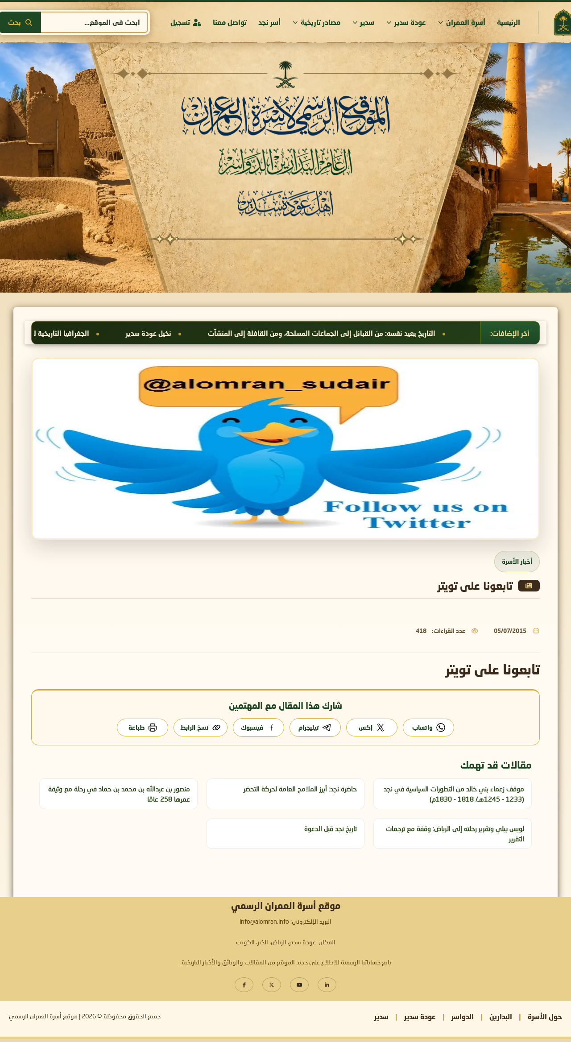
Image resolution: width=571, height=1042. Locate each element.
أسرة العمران (465, 22)
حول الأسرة (545, 1016)
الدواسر (462, 1016)
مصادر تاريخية (320, 22)
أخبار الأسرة (517, 561)
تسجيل (180, 22)
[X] (271, 984)
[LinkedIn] (327, 984)
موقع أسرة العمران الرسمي (43, 1016)
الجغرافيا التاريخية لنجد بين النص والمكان (129, 333)
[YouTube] (299, 984)
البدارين (500, 1016)
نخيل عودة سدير (247, 333)
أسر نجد (269, 22)
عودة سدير (410, 22)
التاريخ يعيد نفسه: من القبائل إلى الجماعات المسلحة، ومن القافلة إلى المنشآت (420, 333)
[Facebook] (244, 984)
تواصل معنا (230, 22)
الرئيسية (508, 22)
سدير (367, 22)
